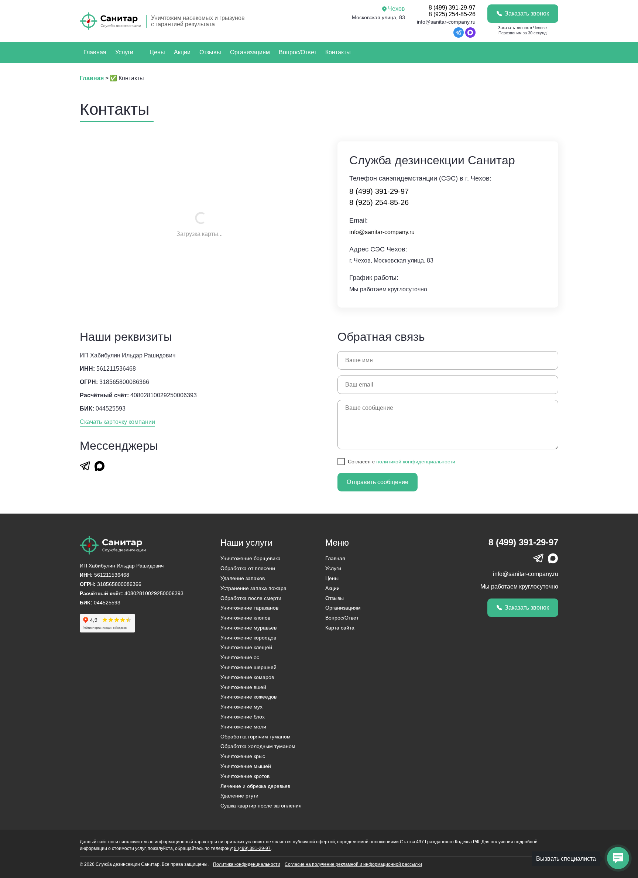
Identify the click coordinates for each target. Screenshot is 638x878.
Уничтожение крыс (242, 756)
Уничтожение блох (242, 717)
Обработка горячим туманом (255, 737)
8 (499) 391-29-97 (452, 7)
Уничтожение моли (243, 727)
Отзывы (210, 52)
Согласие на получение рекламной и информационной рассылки (353, 864)
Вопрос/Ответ (297, 52)
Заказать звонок (527, 13)
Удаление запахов (242, 578)
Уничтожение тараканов (249, 608)
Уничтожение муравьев (248, 628)
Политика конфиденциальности (246, 864)
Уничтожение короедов (248, 638)
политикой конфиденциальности (415, 461)
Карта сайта (339, 628)
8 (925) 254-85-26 (452, 14)
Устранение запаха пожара (253, 588)
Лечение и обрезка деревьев (255, 786)
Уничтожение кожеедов (248, 697)
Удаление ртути (239, 796)
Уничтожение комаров (247, 677)
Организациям (250, 52)
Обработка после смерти (250, 598)
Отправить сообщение (377, 482)
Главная (94, 52)
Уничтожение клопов (245, 618)
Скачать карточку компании (117, 422)
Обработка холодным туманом (257, 746)
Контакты (338, 52)
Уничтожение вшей (243, 687)
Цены (157, 52)
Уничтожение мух (241, 707)
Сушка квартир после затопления (261, 806)
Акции (182, 52)
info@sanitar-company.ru (446, 22)
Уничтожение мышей (245, 766)
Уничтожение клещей (246, 647)
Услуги (124, 52)
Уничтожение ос (239, 657)
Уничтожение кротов (245, 776)
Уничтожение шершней (248, 667)
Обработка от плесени (247, 568)
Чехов (396, 9)
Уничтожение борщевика (250, 558)
